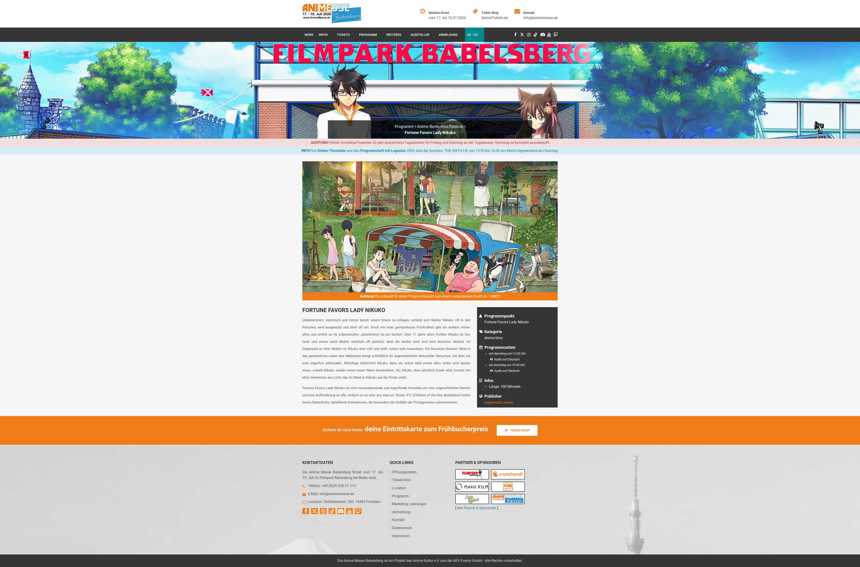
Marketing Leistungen (409, 504)
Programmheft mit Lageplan (383, 151)
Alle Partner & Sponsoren (476, 508)
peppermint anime (498, 402)
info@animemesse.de (540, 18)
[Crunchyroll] (508, 474)
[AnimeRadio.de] (472, 499)
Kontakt (398, 520)
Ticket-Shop (520, 430)
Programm (368, 35)
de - (470, 35)
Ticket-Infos (401, 480)
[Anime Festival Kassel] (508, 499)
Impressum (401, 536)
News (309, 35)
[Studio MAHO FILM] (472, 487)
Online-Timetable (332, 151)
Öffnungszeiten (404, 472)
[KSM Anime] (508, 487)
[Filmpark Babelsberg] (472, 474)
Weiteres (393, 35)
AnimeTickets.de (495, 18)
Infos (323, 35)
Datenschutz (402, 528)
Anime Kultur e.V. (426, 560)
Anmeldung (448, 35)
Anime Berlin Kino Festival (440, 126)
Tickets (343, 35)
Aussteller (420, 35)
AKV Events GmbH (467, 560)
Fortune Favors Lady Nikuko (430, 132)
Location (399, 488)
